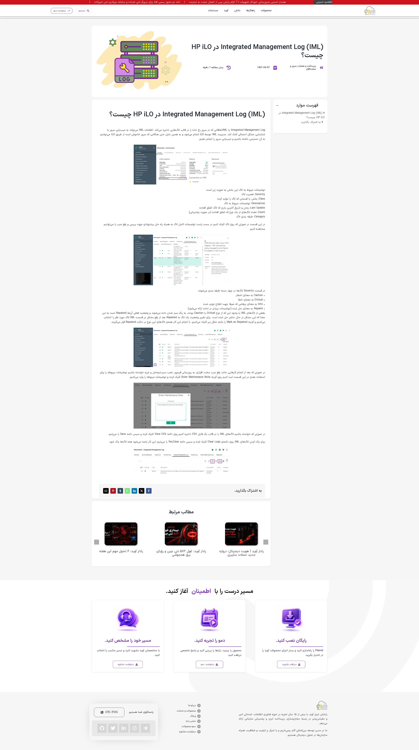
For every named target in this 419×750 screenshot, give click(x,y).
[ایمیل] (105, 490)
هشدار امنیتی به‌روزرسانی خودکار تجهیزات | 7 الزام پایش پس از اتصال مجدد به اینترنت (280, 2)
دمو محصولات (189, 726)
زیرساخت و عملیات (307, 66)
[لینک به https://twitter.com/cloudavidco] (112, 728)
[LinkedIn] (134, 490)
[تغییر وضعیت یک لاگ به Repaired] (182, 329)
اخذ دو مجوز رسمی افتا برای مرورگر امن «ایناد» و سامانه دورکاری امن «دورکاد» (180, 2)
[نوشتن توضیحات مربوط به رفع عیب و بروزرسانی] (182, 384)
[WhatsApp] (127, 490)
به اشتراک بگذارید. (311, 122)
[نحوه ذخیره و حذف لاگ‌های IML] (182, 449)
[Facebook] (148, 490)
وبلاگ (193, 716)
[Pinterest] (113, 490)
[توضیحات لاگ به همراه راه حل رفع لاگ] (182, 236)
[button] (300, 105)
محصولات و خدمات (186, 711)
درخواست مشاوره (187, 732)
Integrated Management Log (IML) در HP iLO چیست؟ (302, 115)
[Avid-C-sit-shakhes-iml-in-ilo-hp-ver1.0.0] (138, 27)
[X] (141, 490)
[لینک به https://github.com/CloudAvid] (102, 728)
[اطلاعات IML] (182, 146)
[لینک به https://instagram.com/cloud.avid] (134, 728)
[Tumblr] (120, 490)
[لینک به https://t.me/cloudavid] (145, 728)
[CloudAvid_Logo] (370, 8)
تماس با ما (191, 721)
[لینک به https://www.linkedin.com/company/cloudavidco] (123, 728)
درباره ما (192, 705)
